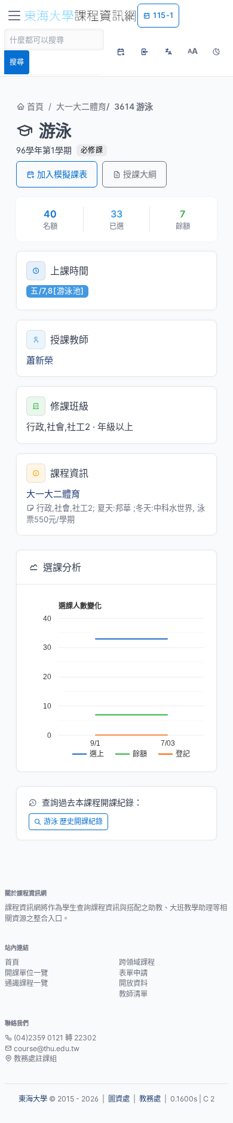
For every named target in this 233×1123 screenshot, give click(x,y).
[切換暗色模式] (216, 51)
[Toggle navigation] (14, 15)
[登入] (145, 51)
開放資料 (133, 983)
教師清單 (133, 993)
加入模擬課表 (62, 174)
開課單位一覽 (26, 972)
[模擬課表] (121, 51)
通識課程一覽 (26, 983)
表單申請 (133, 972)
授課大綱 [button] (140, 174)
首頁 (34, 106)
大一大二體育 (81, 106)
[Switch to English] (168, 51)
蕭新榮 (39, 360)
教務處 (150, 1098)
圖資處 (119, 1098)
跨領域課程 (137, 962)
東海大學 (33, 1098)
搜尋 (17, 61)
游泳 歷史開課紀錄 (73, 821)
